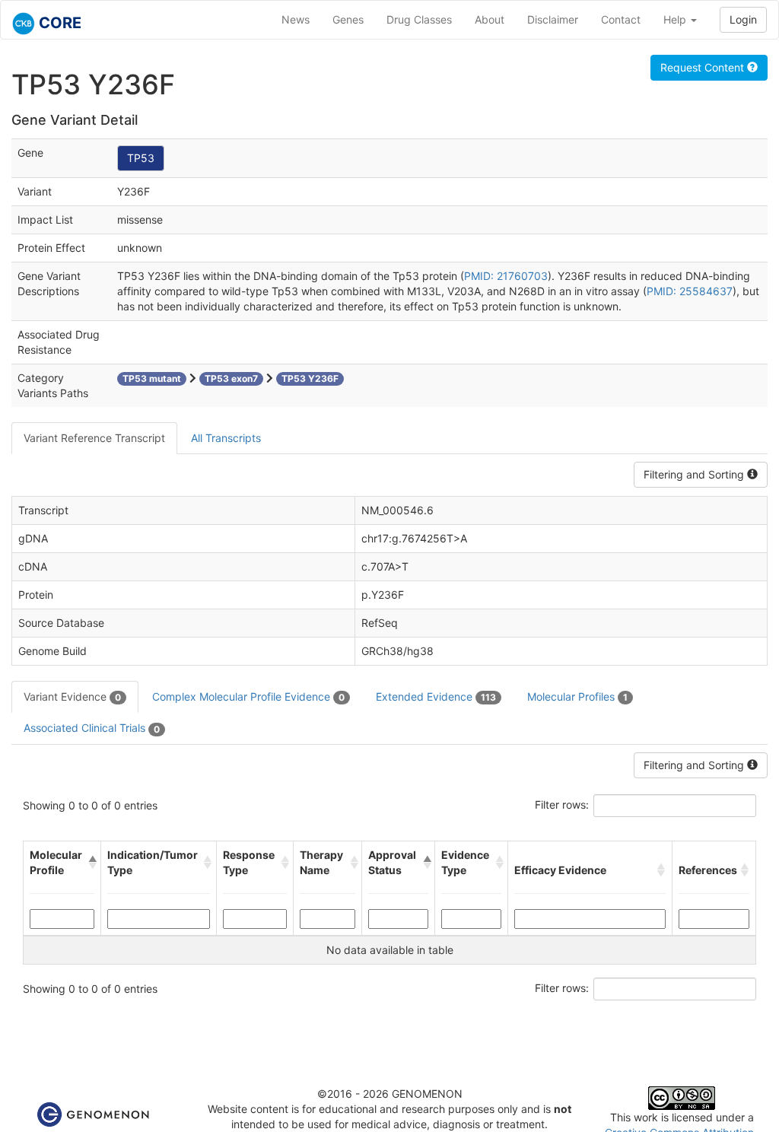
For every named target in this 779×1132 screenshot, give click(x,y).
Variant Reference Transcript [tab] (94, 437)
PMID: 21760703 (506, 275)
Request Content (703, 67)
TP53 (140, 157)
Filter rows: (562, 804)
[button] (91, 862)
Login (743, 19)
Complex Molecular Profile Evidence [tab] (248, 696)
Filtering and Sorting (695, 474)
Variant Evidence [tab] (72, 696)
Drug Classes (419, 19)
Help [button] (676, 19)
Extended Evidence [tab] (436, 696)
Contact (621, 19)
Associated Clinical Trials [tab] (92, 727)
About (489, 19)
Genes (348, 19)
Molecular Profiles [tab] (577, 696)
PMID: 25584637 (690, 291)
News (295, 19)
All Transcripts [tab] (226, 437)
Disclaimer (552, 19)
